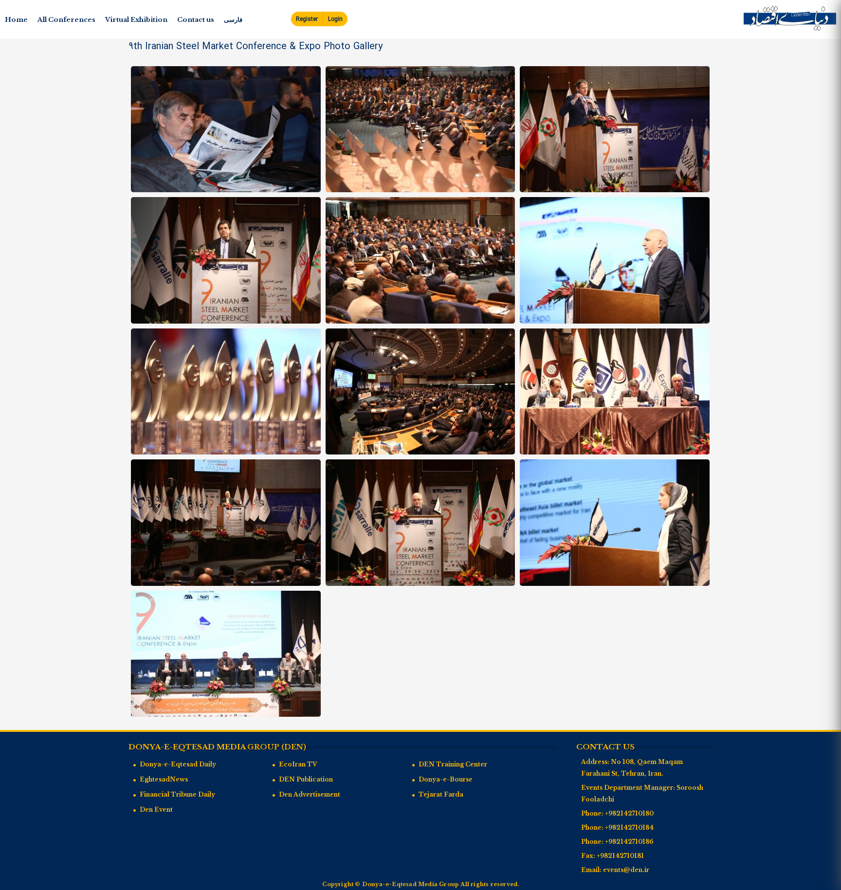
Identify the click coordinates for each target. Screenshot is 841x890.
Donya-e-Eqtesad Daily (178, 764)
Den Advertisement (309, 794)
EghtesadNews (164, 779)
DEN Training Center (453, 764)
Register (307, 19)
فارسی (233, 20)
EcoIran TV (298, 764)
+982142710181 (620, 855)
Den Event (156, 809)
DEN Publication (306, 779)
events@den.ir (626, 869)
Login (335, 19)
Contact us (195, 20)
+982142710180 (629, 813)
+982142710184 (629, 827)
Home (16, 20)
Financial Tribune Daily (177, 794)
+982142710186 (629, 841)
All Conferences (66, 20)
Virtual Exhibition (136, 20)
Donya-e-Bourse (446, 779)
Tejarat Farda (441, 794)
